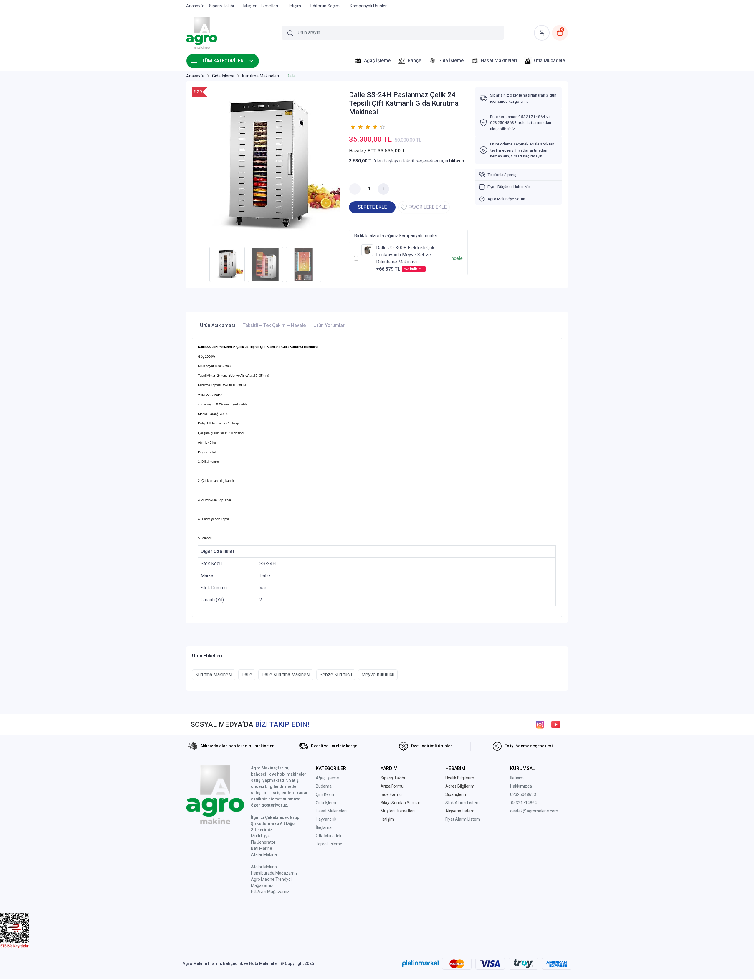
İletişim (517, 778)
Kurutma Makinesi (213, 674)
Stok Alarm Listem (462, 802)
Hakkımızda (521, 786)
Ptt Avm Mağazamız (270, 891)
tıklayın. (457, 161)
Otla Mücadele (329, 835)
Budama (324, 786)
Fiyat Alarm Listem (462, 819)
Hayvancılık (326, 819)
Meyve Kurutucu (377, 674)
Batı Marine (261, 848)
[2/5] (356, 126)
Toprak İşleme (329, 844)
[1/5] (352, 126)
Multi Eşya (260, 836)
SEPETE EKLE (372, 207)
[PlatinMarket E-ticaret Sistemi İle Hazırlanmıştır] (420, 963)
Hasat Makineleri (331, 811)
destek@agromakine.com (534, 811)
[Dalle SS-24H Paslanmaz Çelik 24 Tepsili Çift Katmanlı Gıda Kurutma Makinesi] (267, 165)
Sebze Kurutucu (336, 674)
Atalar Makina (264, 854)
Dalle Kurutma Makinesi (286, 674)
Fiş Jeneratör (263, 842)
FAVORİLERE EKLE (427, 207)
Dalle (247, 674)
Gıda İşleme (327, 802)
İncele (456, 258)
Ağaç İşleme (327, 778)
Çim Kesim (325, 794)
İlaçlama (324, 827)
